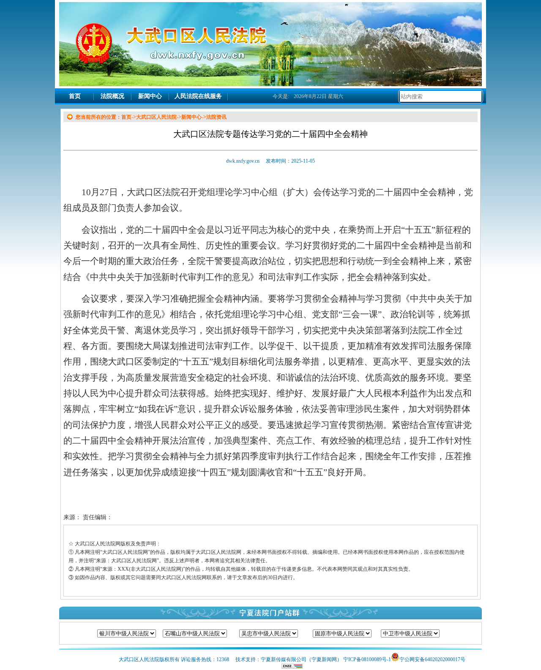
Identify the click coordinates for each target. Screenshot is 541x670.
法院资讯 (216, 117)
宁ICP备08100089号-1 (367, 659)
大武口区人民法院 (156, 117)
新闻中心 (150, 96)
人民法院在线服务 (198, 96)
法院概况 (112, 96)
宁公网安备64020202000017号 (432, 659)
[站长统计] (292, 667)
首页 (75, 96)
